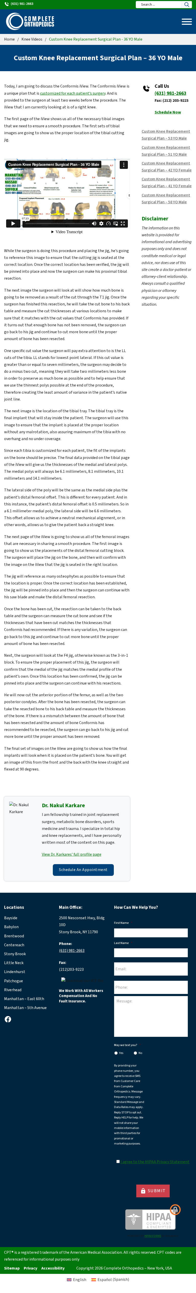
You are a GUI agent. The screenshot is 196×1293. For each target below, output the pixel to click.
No (140, 1053)
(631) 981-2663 (170, 93)
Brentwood (14, 936)
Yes (121, 1053)
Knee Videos (31, 39)
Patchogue (13, 981)
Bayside (10, 918)
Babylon (11, 927)
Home (9, 39)
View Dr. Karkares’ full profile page (71, 854)
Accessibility (53, 1268)
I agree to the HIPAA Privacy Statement (154, 1162)
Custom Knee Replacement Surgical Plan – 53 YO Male (166, 135)
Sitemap (12, 1268)
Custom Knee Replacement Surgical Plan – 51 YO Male (166, 151)
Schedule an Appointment (83, 870)
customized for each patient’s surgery (72, 93)
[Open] (187, 22)
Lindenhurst (14, 972)
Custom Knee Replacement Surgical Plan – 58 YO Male (166, 198)
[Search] (187, 4)
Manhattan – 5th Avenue (25, 1008)
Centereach (14, 945)
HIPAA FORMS (152, 1236)
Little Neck (13, 963)
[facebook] (8, 1019)
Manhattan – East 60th (24, 999)
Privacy (30, 1268)
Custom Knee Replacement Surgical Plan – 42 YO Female (167, 166)
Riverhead (12, 990)
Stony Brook (15, 954)
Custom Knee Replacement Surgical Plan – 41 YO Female (167, 182)
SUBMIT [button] (153, 1191)
